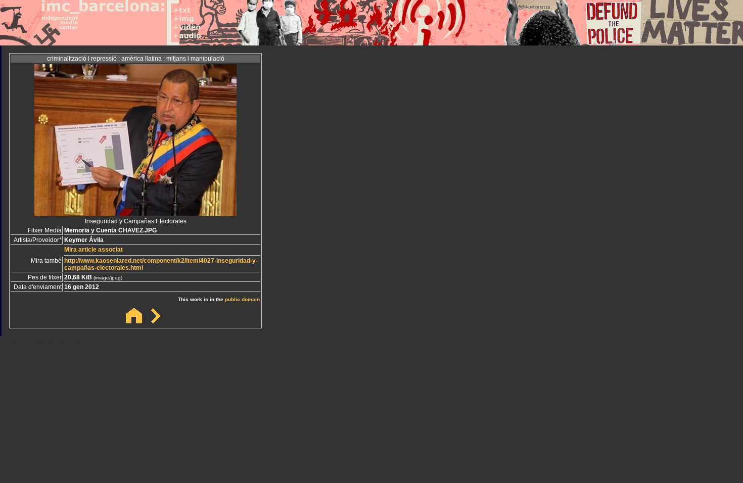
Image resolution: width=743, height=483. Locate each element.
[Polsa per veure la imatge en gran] (135, 213)
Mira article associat (93, 249)
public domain (242, 299)
